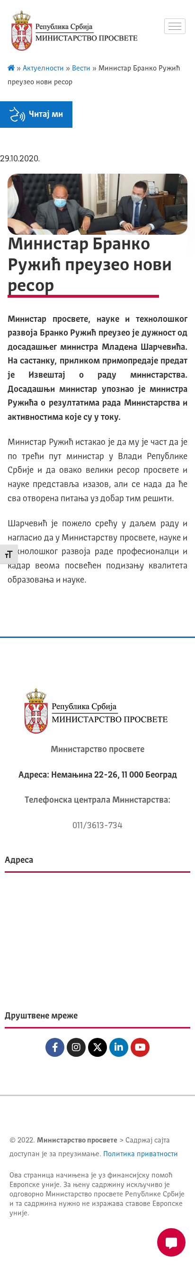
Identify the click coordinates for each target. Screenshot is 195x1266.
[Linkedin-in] (118, 1047)
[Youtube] (140, 1047)
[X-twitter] (97, 1047)
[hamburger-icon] (175, 26)
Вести (81, 68)
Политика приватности (140, 1154)
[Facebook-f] (54, 1047)
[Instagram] (76, 1047)
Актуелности (43, 68)
